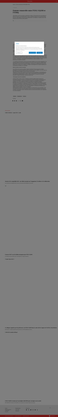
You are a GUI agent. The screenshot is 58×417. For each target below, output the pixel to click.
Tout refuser (39, 52)
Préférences (19, 52)
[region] (29, 48)
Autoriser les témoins (32, 52)
